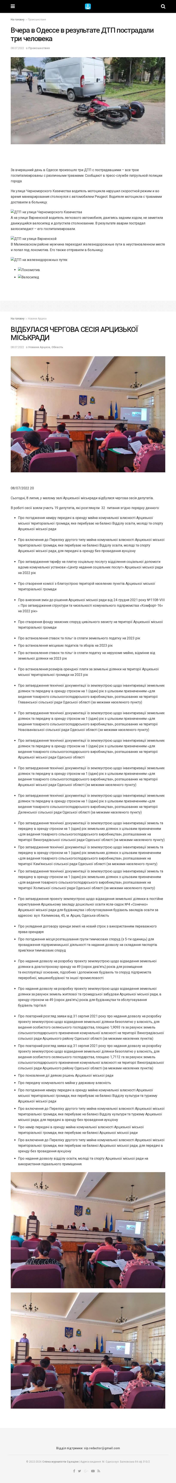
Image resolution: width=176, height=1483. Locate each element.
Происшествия (37, 19)
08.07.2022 (17, 48)
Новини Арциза (37, 318)
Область (57, 347)
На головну (17, 19)
